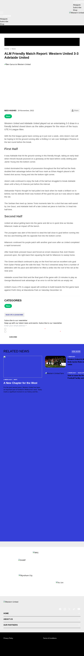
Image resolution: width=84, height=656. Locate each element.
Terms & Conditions (50, 638)
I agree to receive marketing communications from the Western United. (34, 331)
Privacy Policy (22, 329)
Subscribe (13, 337)
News (14, 49)
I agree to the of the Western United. (26, 329)
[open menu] (1, 13)
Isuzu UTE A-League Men (14, 315)
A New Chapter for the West (20, 382)
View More (76, 351)
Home (6, 49)
